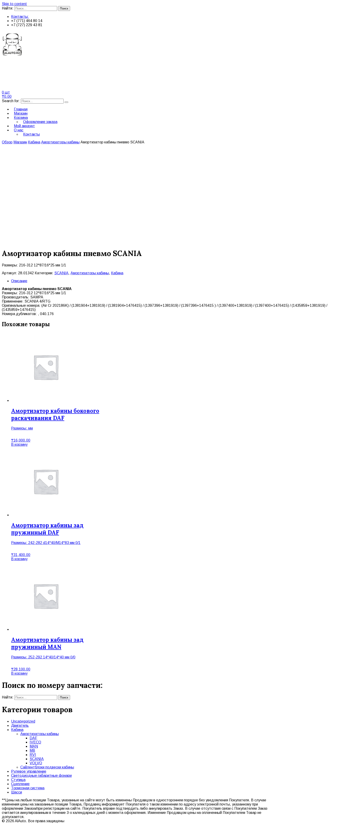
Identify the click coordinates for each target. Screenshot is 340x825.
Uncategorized (23, 721)
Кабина (34, 142)
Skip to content (14, 4)
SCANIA (61, 273)
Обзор (7, 142)
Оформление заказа (40, 122)
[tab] (174, 281)
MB (32, 750)
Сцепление (20, 784)
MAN (34, 746)
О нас (18, 130)
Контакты (31, 134)
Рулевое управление (28, 771)
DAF (33, 738)
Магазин (20, 142)
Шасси (16, 792)
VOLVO (36, 763)
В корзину (19, 444)
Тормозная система (27, 788)
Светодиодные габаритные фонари (41, 776)
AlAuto (14, 68)
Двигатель (20, 725)
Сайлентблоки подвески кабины (47, 767)
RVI (33, 755)
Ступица (18, 780)
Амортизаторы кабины (60, 142)
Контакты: (20, 17)
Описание (19, 281)
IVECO (35, 742)
